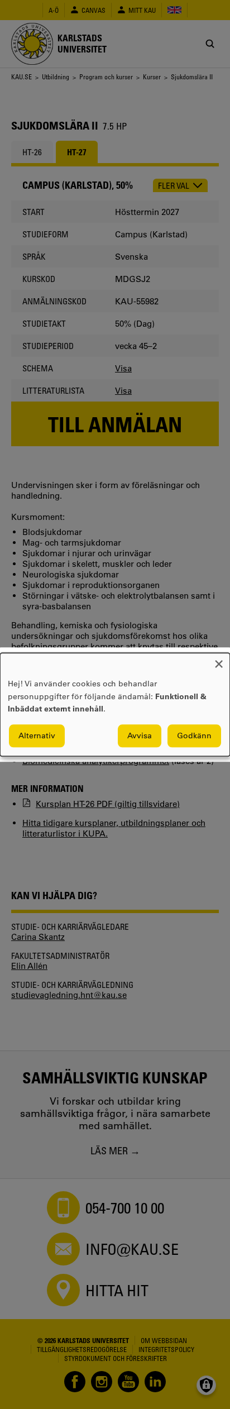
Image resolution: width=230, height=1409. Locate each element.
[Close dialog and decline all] (219, 660)
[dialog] (115, 704)
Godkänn (194, 735)
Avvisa (139, 735)
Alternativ (36, 735)
